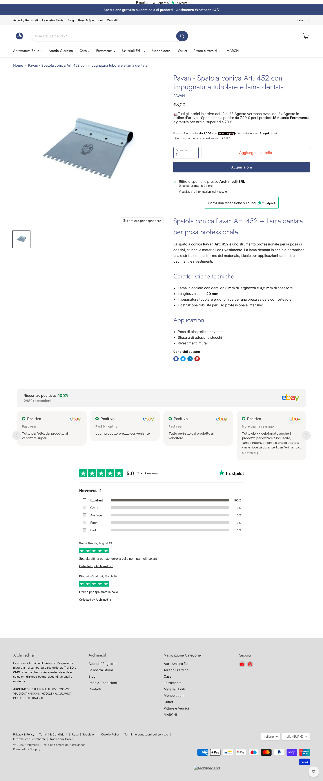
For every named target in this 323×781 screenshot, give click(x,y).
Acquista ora (241, 167)
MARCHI (233, 50)
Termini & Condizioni (53, 734)
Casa (84, 50)
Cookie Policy (110, 734)
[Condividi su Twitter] (183, 358)
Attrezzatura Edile (26, 50)
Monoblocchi (161, 50)
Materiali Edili (132, 50)
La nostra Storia (52, 20)
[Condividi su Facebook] (176, 358)
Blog (71, 20)
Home (18, 65)
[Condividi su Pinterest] (197, 358)
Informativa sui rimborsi (29, 739)
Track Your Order (61, 739)
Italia (294, 736)
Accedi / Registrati (25, 20)
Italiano (301, 20)
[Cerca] (182, 36)
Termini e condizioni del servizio (146, 734)
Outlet (182, 50)
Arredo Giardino (61, 50)
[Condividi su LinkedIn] (190, 358)
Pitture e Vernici (206, 50)
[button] (251, 452)
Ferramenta (105, 50)
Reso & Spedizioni (90, 20)
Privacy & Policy (23, 734)
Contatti (112, 20)
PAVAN (179, 95)
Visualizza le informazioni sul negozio (203, 191)
